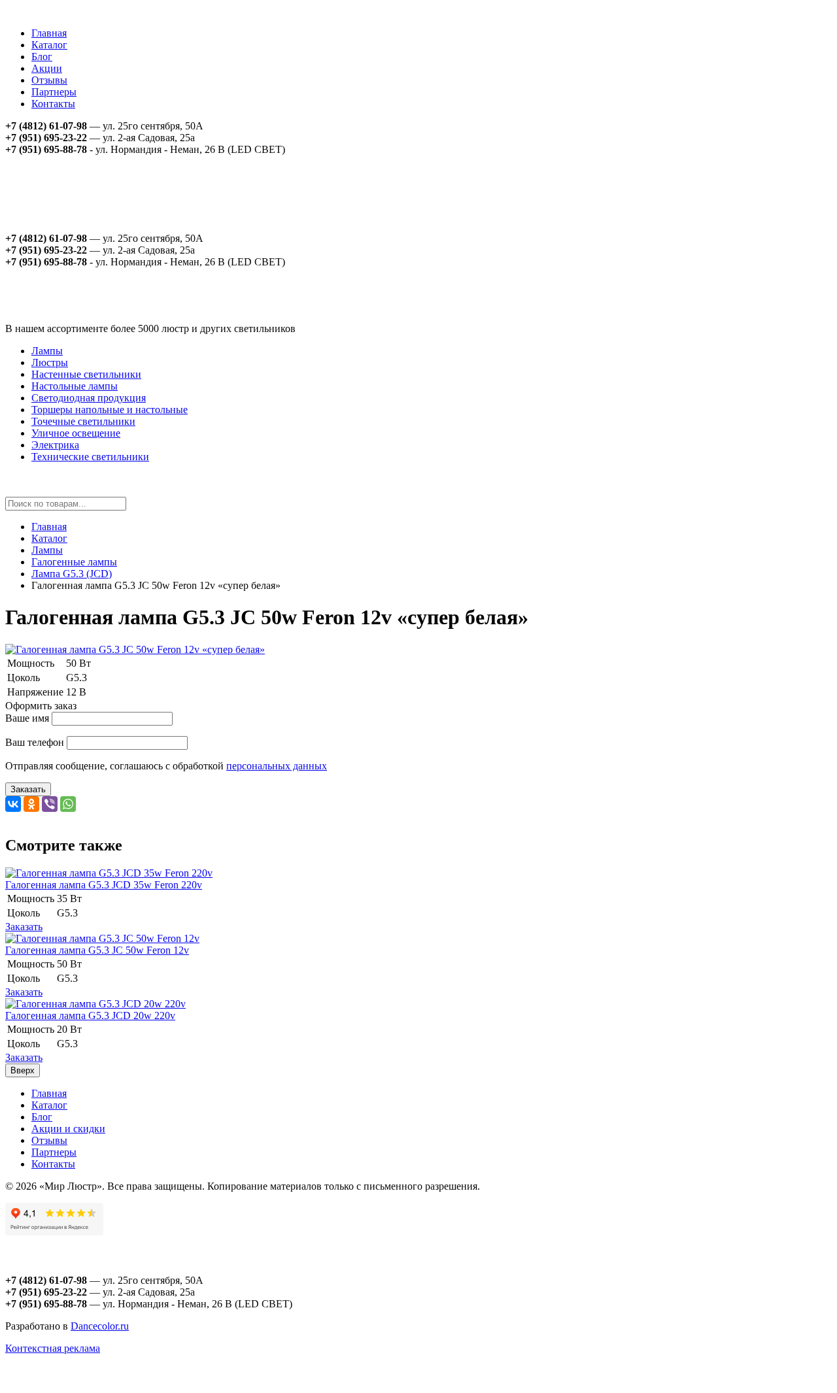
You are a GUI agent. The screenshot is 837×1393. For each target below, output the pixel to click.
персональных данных (276, 765)
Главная (49, 33)
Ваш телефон (34, 742)
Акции (46, 68)
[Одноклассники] (31, 804)
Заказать (28, 789)
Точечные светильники (83, 421)
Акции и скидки (68, 1128)
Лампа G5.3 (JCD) (71, 573)
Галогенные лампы (74, 561)
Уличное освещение (75, 433)
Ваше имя (27, 718)
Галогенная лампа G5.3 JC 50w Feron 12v (97, 950)
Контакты (53, 103)
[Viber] (50, 804)
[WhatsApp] (68, 804)
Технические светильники (90, 456)
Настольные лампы (74, 386)
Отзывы (49, 80)
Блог (41, 56)
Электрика (55, 444)
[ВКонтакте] (13, 804)
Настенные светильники (86, 374)
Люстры (49, 362)
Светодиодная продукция (88, 397)
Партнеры (54, 91)
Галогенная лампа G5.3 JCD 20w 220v (90, 1015)
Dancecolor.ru (100, 1326)
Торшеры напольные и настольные (109, 409)
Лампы (47, 350)
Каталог (49, 44)
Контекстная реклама (52, 1348)
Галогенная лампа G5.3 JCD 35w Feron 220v (103, 884)
